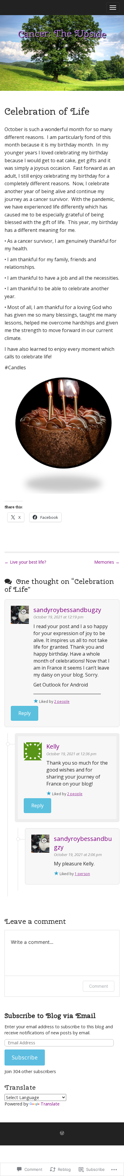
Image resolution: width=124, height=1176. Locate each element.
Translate (50, 1104)
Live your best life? (25, 562)
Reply (24, 713)
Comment (98, 986)
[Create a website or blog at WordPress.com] (62, 1133)
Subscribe (25, 1057)
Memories (106, 562)
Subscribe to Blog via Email (50, 1015)
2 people (62, 701)
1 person (82, 873)
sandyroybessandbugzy (67, 610)
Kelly (52, 746)
